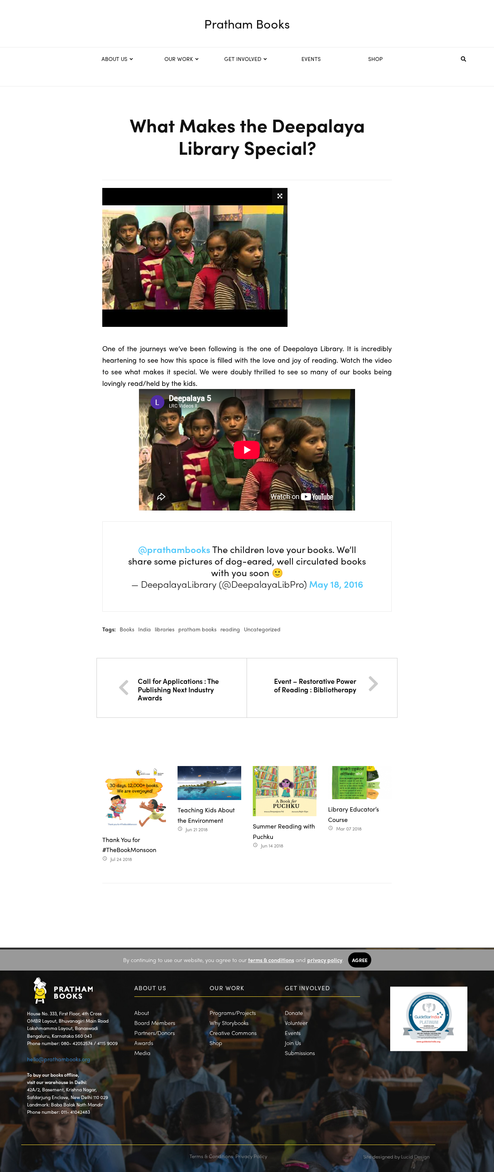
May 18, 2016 (336, 583)
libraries (164, 629)
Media (142, 1053)
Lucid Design (415, 1156)
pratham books (197, 629)
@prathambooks (174, 549)
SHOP (375, 59)
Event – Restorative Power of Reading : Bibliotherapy (315, 685)
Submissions (300, 1053)
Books (127, 629)
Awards (143, 1043)
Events (293, 1033)
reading (230, 629)
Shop (216, 1043)
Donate (294, 1012)
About (141, 1012)
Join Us (293, 1043)
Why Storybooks (229, 1023)
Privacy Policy (251, 1156)
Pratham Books (247, 23)
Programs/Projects (233, 1012)
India (144, 629)
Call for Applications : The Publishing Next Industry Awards (178, 689)
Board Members (154, 1023)
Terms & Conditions (211, 1156)
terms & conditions (271, 960)
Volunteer (296, 1023)
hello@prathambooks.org (58, 1059)
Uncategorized (262, 629)
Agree (359, 960)
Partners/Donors (154, 1033)
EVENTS (311, 59)
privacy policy (324, 960)
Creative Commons (233, 1033)
